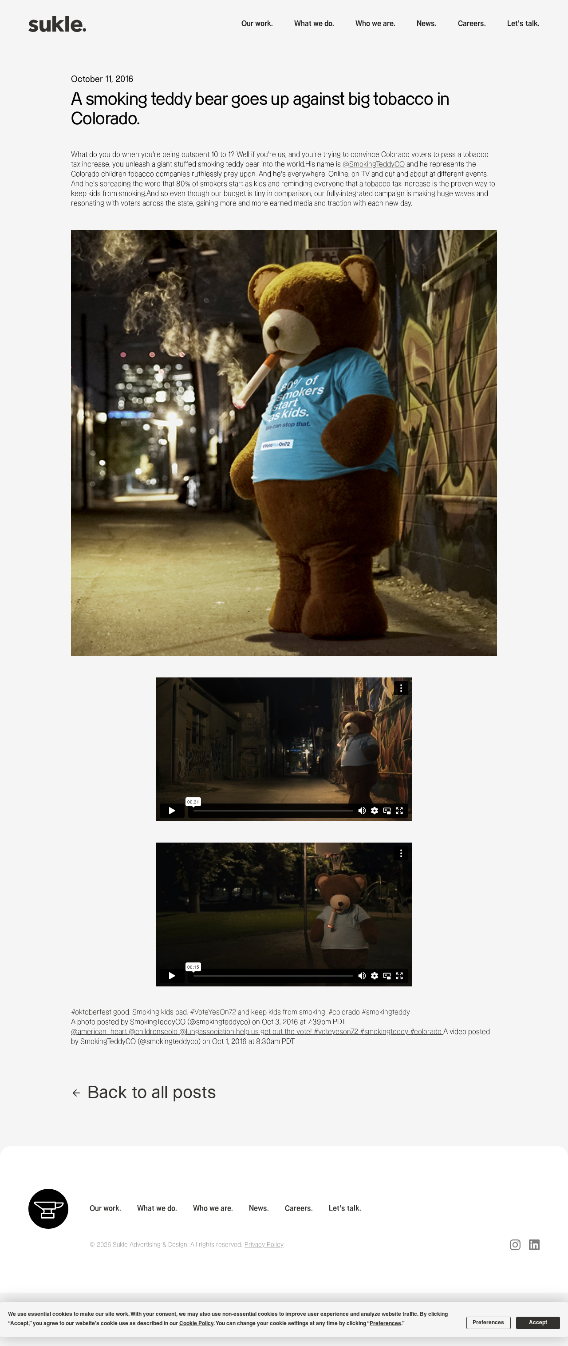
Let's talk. (523, 23)
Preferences (488, 1323)
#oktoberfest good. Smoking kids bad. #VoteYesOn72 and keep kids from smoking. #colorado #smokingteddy (240, 1012)
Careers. (472, 23)
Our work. (257, 23)
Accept (538, 1323)
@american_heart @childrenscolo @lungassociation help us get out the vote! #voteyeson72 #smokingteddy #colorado (257, 1032)
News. (427, 23)
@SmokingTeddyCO (374, 164)
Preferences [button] (385, 1323)
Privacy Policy (264, 1245)
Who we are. (375, 23)
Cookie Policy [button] (196, 1323)
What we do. (314, 23)
